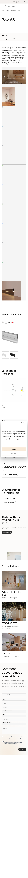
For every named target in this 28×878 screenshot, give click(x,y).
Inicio (3, 10)
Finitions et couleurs (18, 39)
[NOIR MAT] (9, 323)
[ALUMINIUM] (3, 323)
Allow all (14, 449)
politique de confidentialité (13, 738)
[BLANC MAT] (6, 323)
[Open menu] (2, 6)
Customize (13, 453)
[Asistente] (25, 6)
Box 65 (19, 10)
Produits (7, 10)
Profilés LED (13, 10)
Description (6, 39)
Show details (21, 445)
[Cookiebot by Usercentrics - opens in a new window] (20, 423)
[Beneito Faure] (10, 6)
